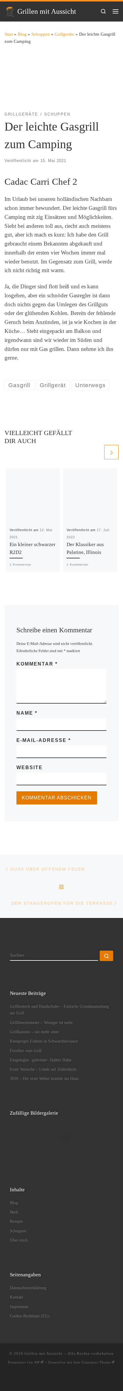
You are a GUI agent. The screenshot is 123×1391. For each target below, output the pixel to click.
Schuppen (40, 34)
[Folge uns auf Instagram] (62, 1379)
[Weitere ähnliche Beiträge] (111, 452)
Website (29, 767)
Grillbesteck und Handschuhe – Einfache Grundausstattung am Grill (59, 1009)
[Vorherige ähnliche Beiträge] (96, 452)
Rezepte (16, 1221)
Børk (14, 1212)
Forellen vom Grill (26, 1050)
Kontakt (16, 1297)
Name (26, 713)
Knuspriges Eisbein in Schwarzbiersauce (44, 1041)
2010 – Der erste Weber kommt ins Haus (44, 1078)
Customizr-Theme (96, 1362)
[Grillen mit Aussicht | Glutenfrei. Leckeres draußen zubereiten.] (9, 11)
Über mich (19, 1240)
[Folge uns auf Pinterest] (71, 1379)
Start (8, 34)
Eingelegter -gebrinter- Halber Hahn (40, 1059)
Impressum (19, 1306)
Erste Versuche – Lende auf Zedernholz (43, 1069)
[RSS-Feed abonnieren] (35, 1379)
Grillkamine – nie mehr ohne (34, 1031)
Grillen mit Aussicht (43, 1353)
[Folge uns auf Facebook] (53, 1379)
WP (37, 1362)
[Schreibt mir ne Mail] (44, 1379)
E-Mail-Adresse (43, 740)
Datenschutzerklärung (28, 1287)
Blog (22, 34)
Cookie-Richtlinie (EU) (30, 1315)
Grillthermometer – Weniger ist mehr (41, 1022)
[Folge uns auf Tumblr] (80, 1379)
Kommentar (37, 663)
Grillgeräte (64, 34)
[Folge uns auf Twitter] (88, 1379)
